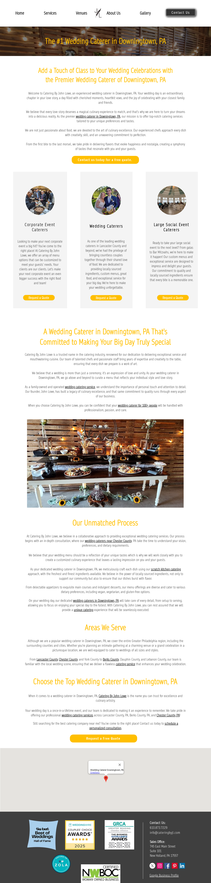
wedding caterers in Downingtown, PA (96, 600)
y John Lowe (118, 696)
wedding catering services (77, 715)
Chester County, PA (168, 715)
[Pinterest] (175, 866)
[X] (152, 866)
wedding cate (126, 405)
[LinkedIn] (182, 866)
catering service (125, 664)
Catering (104, 696)
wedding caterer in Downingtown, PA (98, 116)
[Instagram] (160, 866)
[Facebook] (167, 866)
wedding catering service (80, 387)
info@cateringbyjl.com (165, 832)
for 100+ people (147, 405)
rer (135, 405)
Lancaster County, (47, 659)
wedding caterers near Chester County (108, 541)
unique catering (83, 610)
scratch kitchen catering (166, 569)
